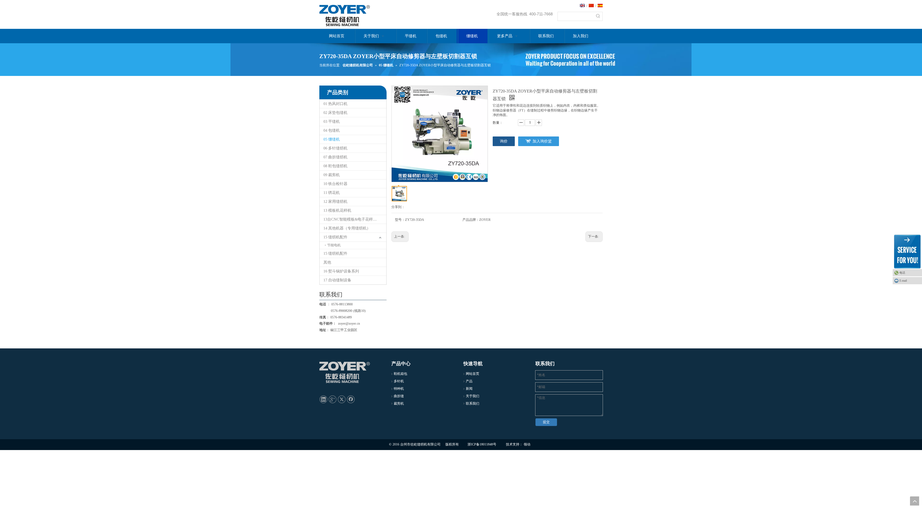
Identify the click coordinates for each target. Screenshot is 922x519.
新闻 (469, 388)
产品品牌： (470, 220)
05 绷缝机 (331, 139)
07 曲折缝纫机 (335, 157)
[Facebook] (351, 399)
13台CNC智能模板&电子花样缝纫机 (353, 219)
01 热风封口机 (335, 104)
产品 (469, 381)
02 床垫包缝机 (335, 113)
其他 (327, 262)
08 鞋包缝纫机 (335, 166)
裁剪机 (399, 403)
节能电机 (334, 245)
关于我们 (472, 396)
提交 (546, 422)
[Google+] (332, 399)
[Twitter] (342, 399)
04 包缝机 (331, 130)
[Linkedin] (323, 399)
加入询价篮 (542, 141)
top (914, 501)
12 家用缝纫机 (335, 201)
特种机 (399, 388)
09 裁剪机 (331, 175)
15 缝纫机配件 (335, 237)
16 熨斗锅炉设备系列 (341, 271)
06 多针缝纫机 (335, 148)
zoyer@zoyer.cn (348, 323)
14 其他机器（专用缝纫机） (346, 228)
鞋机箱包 (400, 374)
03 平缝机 (331, 121)
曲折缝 (399, 396)
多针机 (399, 381)
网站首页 (472, 374)
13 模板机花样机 (337, 210)
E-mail (903, 280)
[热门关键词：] (598, 16)
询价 (504, 141)
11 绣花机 (331, 193)
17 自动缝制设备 (337, 280)
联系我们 (472, 403)
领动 (527, 444)
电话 (902, 272)
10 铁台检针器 (335, 184)
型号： (400, 220)
